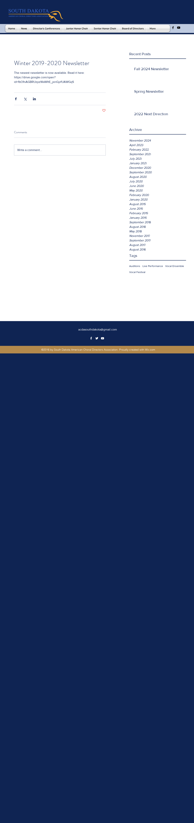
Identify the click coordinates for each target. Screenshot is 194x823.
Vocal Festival (137, 272)
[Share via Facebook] (16, 99)
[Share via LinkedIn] (34, 99)
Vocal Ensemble (174, 266)
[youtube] (179, 28)
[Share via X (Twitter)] (25, 99)
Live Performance (152, 266)
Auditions (134, 266)
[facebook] (173, 28)
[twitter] (97, 338)
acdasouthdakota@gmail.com (97, 329)
